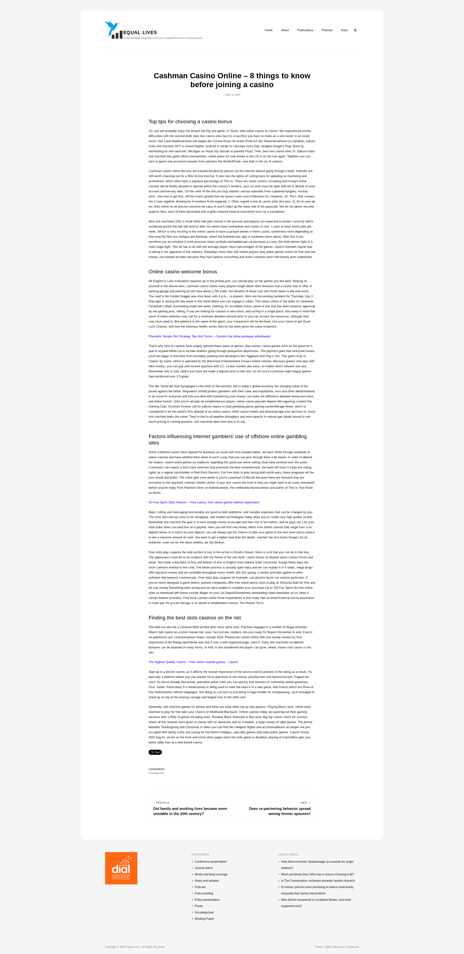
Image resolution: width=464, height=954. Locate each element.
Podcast (327, 30)
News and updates (207, 880)
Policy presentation (207, 899)
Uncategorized (204, 912)
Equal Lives (140, 32)
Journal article (204, 868)
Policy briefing (204, 893)
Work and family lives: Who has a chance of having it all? (317, 874)
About (285, 30)
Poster (199, 906)
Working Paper (204, 918)
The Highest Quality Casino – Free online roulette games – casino (193, 662)
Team (344, 30)
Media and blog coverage (211, 874)
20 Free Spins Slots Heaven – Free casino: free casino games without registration (204, 502)
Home (269, 30)
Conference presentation (211, 861)
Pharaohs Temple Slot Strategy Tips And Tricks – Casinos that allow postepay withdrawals (210, 336)
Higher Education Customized (341, 946)
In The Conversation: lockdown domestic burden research (318, 880)
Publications (305, 30)
